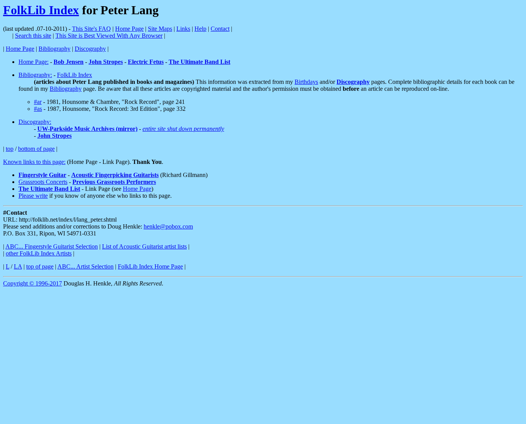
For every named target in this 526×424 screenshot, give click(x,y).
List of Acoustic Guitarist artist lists (144, 246)
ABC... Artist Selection (85, 266)
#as (38, 108)
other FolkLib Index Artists (39, 253)
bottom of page (36, 148)
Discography (90, 48)
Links (183, 28)
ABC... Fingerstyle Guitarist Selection (51, 246)
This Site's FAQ (91, 28)
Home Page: (33, 61)
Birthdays (306, 81)
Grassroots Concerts (42, 182)
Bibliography (54, 48)
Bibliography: (35, 75)
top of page (40, 266)
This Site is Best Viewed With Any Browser (108, 35)
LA (18, 266)
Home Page (129, 28)
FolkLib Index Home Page (150, 266)
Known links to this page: (34, 162)
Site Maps (160, 28)
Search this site (33, 35)
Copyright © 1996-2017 (32, 283)
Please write (33, 195)
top (9, 148)
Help (200, 28)
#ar (38, 101)
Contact (220, 28)
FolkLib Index (41, 10)
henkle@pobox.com (168, 226)
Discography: (34, 122)
